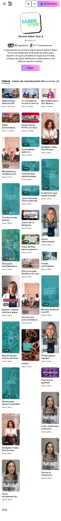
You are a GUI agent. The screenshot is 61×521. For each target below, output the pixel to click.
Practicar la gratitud (47, 381)
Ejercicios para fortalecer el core (30, 272)
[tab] (6, 81)
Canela (25, 363)
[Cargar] (34, 4)
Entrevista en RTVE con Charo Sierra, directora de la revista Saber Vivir (30, 126)
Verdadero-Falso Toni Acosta (10, 449)
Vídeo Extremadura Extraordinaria (9, 126)
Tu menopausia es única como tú (30, 102)
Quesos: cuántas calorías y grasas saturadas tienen (10, 311)
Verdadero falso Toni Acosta (49, 148)
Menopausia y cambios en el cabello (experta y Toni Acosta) (10, 172)
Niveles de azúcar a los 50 (50, 310)
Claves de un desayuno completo (28, 223)
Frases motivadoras (47, 264)
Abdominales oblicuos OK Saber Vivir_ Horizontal (8, 102)
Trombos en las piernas (9, 218)
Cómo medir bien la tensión (50, 427)
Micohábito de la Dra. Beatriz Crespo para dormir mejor (49, 102)
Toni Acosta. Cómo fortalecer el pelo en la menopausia (30, 318)
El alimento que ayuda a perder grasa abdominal (49, 194)
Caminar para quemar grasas (29, 175)
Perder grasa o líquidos (48, 356)
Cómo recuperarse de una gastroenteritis (9, 495)
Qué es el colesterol (46, 473)
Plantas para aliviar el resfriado (11, 402)
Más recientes (48, 81)
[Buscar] (28, 4)
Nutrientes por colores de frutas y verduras (10, 356)
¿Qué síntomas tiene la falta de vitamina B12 (29, 199)
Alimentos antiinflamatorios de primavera (10, 265)
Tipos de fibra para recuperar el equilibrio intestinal (30, 248)
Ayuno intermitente (47, 240)
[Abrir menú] (4, 4)
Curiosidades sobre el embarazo (28, 150)
